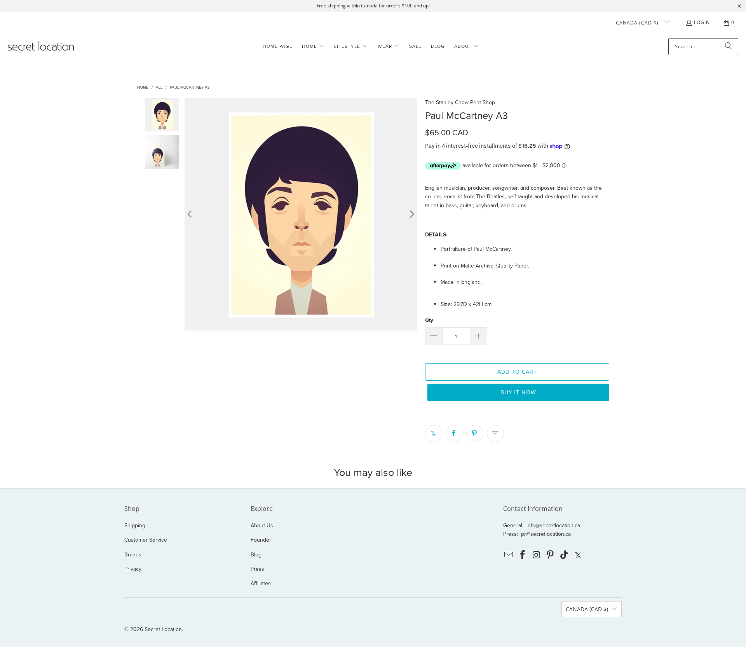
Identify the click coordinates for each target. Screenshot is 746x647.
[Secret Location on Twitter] (578, 555)
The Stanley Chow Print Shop (460, 102)
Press (257, 569)
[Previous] (190, 214)
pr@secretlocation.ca (546, 534)
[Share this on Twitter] (433, 433)
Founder (261, 540)
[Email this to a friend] (495, 433)
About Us (262, 525)
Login (702, 22)
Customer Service (145, 540)
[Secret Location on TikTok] (564, 555)
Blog (256, 554)
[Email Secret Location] (509, 555)
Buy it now (518, 392)
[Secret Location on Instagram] (536, 555)
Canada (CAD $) (638, 22)
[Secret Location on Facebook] (523, 555)
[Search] (728, 46)
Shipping (134, 525)
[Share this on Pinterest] (474, 433)
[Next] (411, 214)
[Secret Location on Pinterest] (550, 555)
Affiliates (261, 583)
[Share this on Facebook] (454, 433)
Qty (429, 320)
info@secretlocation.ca (553, 525)
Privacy (132, 569)
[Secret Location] (41, 46)
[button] (313, 46)
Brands (132, 554)
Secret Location (163, 629)
